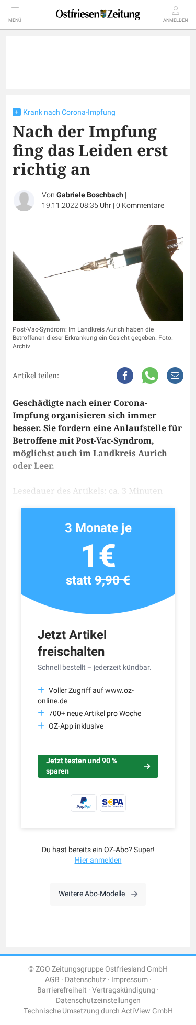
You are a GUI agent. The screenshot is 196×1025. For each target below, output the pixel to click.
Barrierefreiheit (62, 990)
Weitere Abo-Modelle (92, 893)
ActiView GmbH (147, 1011)
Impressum (129, 979)
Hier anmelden (98, 860)
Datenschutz (85, 979)
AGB (52, 979)
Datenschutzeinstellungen (98, 1000)
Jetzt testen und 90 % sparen (81, 766)
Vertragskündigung (123, 990)
